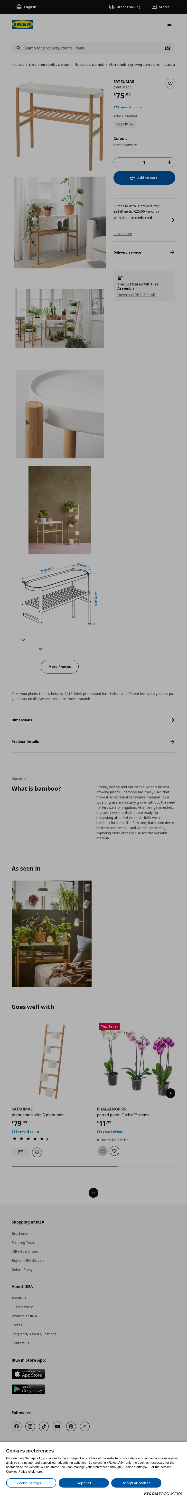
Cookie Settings (29, 1483)
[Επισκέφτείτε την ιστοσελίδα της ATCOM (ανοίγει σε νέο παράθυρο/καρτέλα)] (163, 1493)
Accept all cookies (136, 1483)
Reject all (84, 1483)
